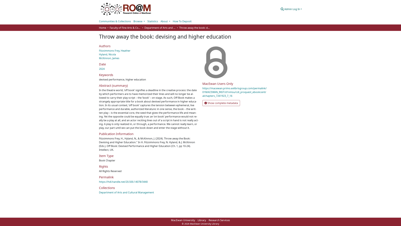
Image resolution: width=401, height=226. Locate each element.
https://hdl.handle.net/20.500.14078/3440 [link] (123, 181)
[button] (126, 9)
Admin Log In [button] (292, 9)
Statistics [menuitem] (152, 21)
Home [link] (102, 27)
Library (202, 220)
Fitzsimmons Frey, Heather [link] (114, 50)
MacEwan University (183, 220)
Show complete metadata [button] (222, 103)
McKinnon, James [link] (109, 58)
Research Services (219, 220)
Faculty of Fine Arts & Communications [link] (125, 27)
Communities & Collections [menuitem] (115, 21)
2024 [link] (102, 69)
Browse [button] (138, 21)
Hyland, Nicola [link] (107, 54)
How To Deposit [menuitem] (182, 21)
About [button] (164, 21)
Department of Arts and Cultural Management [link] (160, 27)
